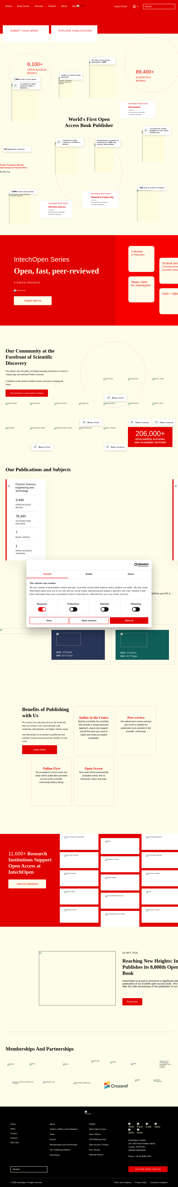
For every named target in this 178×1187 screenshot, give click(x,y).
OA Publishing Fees (97, 1139)
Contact (13, 1133)
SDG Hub (14, 1142)
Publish (52, 6)
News (75, 6)
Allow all (129, 620)
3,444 (23, 503)
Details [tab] (89, 574)
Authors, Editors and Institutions (64, 1129)
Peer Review (94, 1150)
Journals (38, 6)
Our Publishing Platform (60, 1150)
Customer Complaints (159, 1182)
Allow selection (89, 620)
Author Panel (120, 6)
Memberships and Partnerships (63, 1145)
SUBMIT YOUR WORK (24, 30)
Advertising (55, 1155)
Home (13, 1124)
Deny (49, 620)
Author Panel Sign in (148, 1169)
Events (53, 1139)
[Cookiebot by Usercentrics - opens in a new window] (136, 565)
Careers (14, 1138)
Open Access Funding (98, 1145)
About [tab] (131, 574)
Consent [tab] (47, 574)
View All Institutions (27, 884)
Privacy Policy (141, 1182)
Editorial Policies (96, 1155)
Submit (172, 6)
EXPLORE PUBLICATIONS (75, 30)
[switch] (73, 609)
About (64, 6)
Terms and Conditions (123, 1182)
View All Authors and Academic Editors (27, 393)
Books (9, 6)
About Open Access (97, 1129)
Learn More (39, 749)
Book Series (23, 6)
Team (52, 1134)
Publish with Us (32, 300)
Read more (132, 1002)
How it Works (95, 1134)
